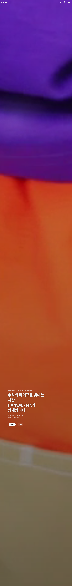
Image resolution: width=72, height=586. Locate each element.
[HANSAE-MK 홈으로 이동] (4, 2)
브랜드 (20, 424)
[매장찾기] (64, 2)
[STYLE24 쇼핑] (60, 2)
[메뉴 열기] (69, 2)
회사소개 (12, 424)
